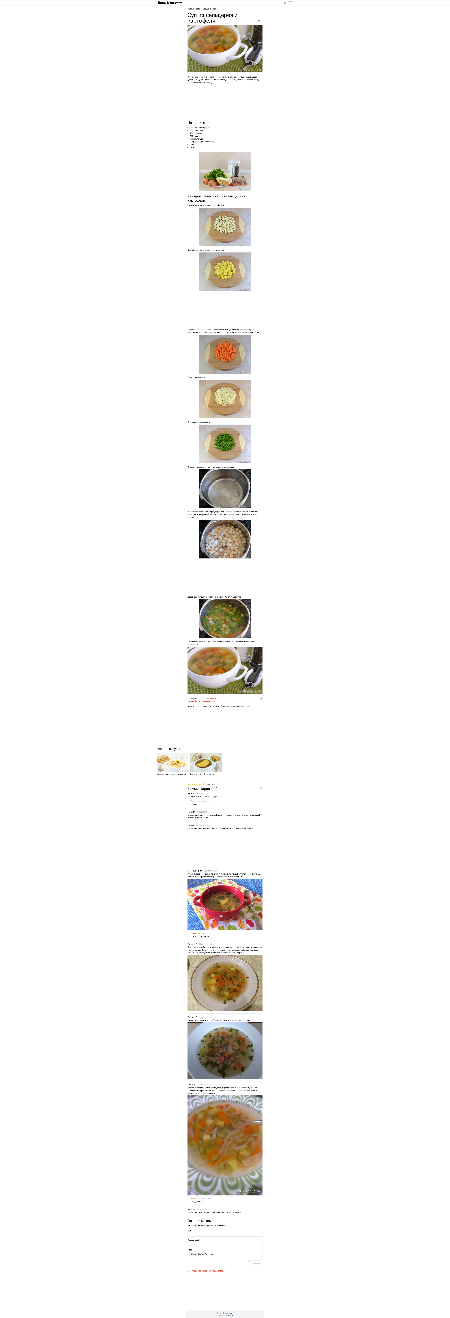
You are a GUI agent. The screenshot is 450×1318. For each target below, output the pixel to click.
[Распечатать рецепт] (261, 699)
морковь (225, 706)
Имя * (190, 1231)
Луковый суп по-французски (202, 774)
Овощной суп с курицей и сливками (171, 774)
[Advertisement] (225, 102)
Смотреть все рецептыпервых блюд (205, 1271)
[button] (261, 788)
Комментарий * (194, 1240)
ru (285, 3)
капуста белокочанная (197, 706)
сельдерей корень (240, 706)
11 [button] (261, 20)
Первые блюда (194, 9)
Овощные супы (209, 9)
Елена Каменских (208, 698)
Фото (190, 1250)
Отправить (255, 1263)
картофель (214, 706)
